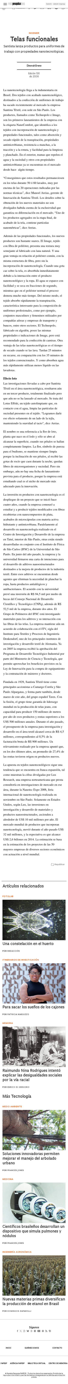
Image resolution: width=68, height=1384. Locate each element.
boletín (49, 4)
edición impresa (59, 4)
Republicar (59, 865)
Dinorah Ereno (34, 66)
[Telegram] (41, 1331)
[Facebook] (18, 1331)
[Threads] (36, 1331)
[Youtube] (46, 1331)
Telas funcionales (34, 40)
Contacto (57, 1348)
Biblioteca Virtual (37, 1363)
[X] (22, 1331)
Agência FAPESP (17, 1363)
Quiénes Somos (32, 1348)
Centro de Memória (58, 1363)
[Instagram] (26, 1331)
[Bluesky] (31, 1331)
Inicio (8, 1348)
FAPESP (4, 1363)
